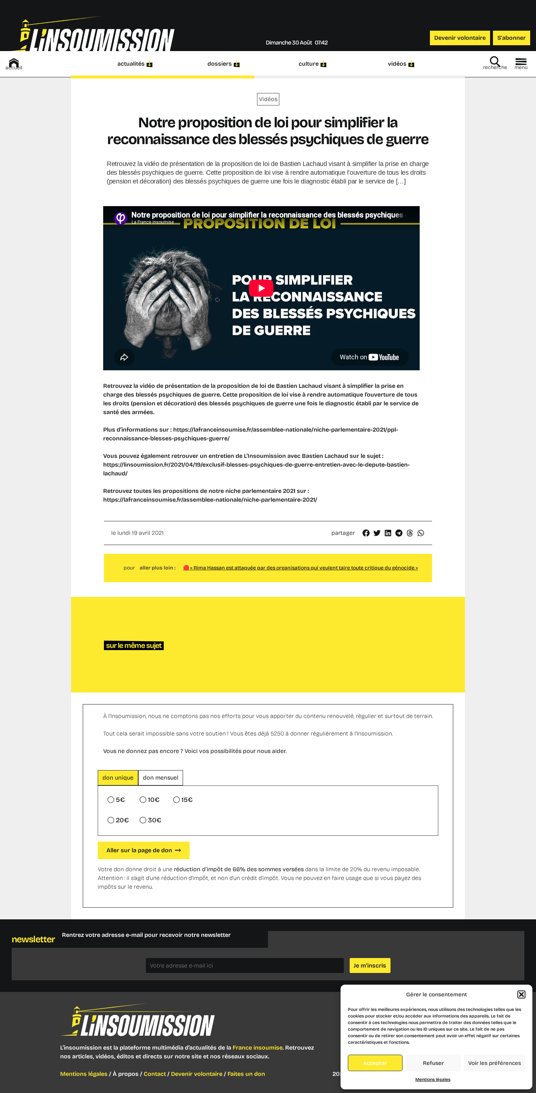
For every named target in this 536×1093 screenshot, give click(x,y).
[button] (521, 994)
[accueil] (14, 62)
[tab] (118, 777)
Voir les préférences (494, 1063)
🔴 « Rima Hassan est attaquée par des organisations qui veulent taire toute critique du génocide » (300, 568)
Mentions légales (432, 1079)
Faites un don (246, 1073)
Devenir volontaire (196, 1073)
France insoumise (258, 1047)
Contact (155, 1073)
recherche (495, 67)
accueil (13, 68)
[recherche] (495, 61)
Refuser (433, 1063)
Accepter (375, 1063)
